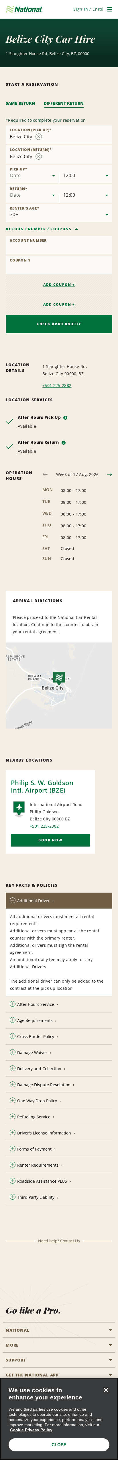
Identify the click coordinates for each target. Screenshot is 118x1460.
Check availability (59, 324)
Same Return (20, 103)
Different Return (64, 103)
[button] (88, 9)
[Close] (106, 1390)
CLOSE (59, 1444)
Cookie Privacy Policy (31, 1430)
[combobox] (59, 134)
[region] (59, 1419)
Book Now (50, 840)
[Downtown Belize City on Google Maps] (59, 685)
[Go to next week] (109, 474)
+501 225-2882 (56, 385)
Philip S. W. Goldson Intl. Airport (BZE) (42, 786)
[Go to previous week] (45, 474)
